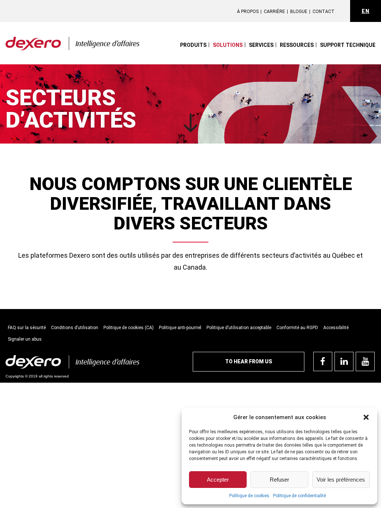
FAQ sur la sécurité (27, 327)
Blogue (298, 11)
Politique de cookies (249, 495)
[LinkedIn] (343, 361)
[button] (366, 417)
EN (365, 11)
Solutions (228, 45)
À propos (248, 11)
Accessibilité (336, 327)
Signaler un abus (25, 339)
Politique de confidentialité (299, 495)
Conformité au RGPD (297, 327)
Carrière (274, 11)
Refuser (279, 479)
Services (261, 45)
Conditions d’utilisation (74, 327)
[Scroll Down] (191, 123)
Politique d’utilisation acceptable (238, 327)
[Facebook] (322, 361)
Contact (323, 11)
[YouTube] (365, 361)
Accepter (218, 479)
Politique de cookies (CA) (128, 327)
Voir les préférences (341, 479)
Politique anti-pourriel (180, 327)
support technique (347, 45)
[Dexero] (73, 43)
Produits (193, 45)
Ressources (297, 45)
